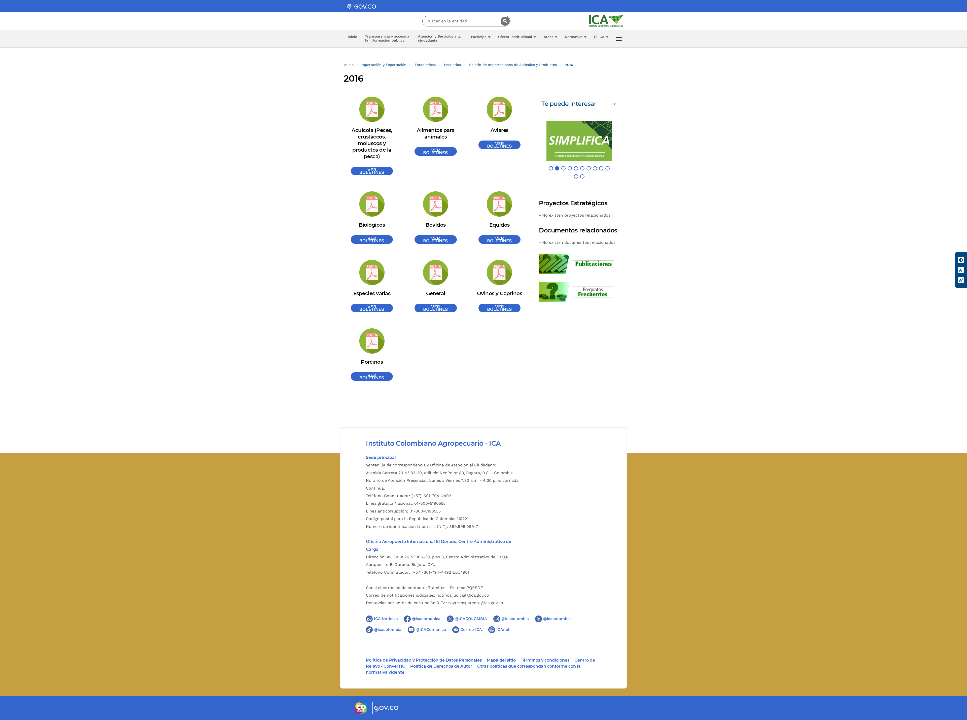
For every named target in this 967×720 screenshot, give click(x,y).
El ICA (599, 37)
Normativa (573, 37)
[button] (551, 168)
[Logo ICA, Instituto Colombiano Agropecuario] (606, 20)
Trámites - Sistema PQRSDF (455, 587)
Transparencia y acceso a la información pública (387, 38)
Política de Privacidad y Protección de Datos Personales (424, 660)
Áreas (548, 37)
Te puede (568, 103)
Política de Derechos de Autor (441, 666)
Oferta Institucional (515, 37)
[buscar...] (504, 21)
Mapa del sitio (501, 660)
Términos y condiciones (545, 660)
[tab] (579, 104)
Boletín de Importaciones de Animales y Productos (513, 65)
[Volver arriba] (956, 687)
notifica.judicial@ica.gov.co (462, 595)
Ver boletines (371, 171)
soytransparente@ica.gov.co (475, 602)
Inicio (352, 37)
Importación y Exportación (383, 65)
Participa (479, 37)
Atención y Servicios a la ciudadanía (439, 38)
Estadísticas (425, 65)
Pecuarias (452, 65)
